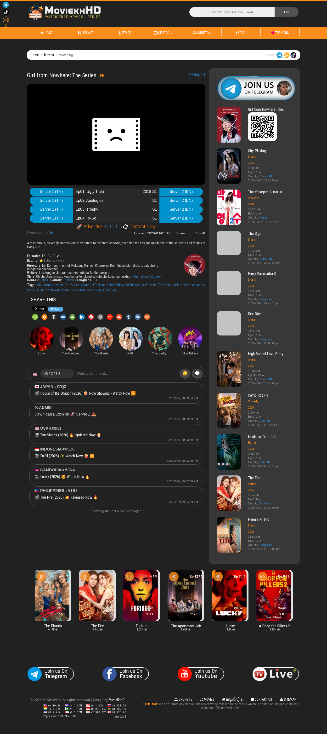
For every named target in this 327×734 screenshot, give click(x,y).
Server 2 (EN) (181, 192)
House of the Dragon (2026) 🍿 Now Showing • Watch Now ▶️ (88, 393)
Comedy (253, 401)
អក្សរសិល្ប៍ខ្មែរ (234, 699)
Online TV (185, 699)
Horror (252, 442)
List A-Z (87, 33)
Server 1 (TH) (51, 192)
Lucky (186, 625)
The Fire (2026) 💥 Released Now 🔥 (69, 497)
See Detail (120, 716)
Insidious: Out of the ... (264, 436)
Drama (252, 156)
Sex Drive (255, 314)
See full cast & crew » (148, 276)
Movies (49, 55)
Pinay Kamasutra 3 (262, 273)
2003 (251, 326)
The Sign (254, 233)
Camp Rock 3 (258, 395)
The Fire (254, 478)
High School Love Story (265, 354)
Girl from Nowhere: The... (266, 109)
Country (202, 33)
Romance (253, 198)
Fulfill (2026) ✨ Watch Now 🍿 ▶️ (67, 456)
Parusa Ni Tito (258, 519)
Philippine (266, 299)
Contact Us (263, 699)
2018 (49, 233)
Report (199, 74)
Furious (97, 625)
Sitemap (289, 699)
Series (126, 33)
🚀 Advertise (90, 227)
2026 (251, 163)
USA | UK (265, 420)
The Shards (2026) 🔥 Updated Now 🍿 (70, 435)
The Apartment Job (142, 625)
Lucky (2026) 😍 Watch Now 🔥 (65, 476)
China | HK (266, 176)
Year (241, 33)
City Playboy (257, 151)
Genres (164, 33)
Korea (263, 217)
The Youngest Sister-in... (266, 192)
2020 (251, 204)
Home (48, 33)
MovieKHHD (116, 700)
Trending (282, 33)
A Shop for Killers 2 (230, 625)
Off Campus (274, 625)
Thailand (69, 280)
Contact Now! (142, 227)
